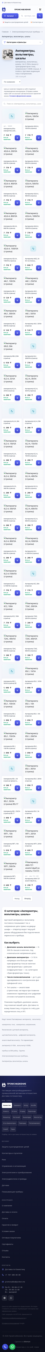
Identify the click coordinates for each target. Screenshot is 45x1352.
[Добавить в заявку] (17, 137)
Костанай (16, 1117)
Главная (5, 32)
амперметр (26, 1019)
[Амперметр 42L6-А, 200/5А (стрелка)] (12, 159)
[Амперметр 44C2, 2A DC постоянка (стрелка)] (33, 256)
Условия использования (10, 1323)
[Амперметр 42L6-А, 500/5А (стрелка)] (33, 191)
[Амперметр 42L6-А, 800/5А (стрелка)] (12, 224)
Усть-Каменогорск (9, 1123)
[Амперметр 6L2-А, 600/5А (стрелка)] (33, 516)
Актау (26, 1105)
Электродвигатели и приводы (14, 1179)
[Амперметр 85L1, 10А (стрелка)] (33, 711)
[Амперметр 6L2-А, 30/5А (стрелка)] (33, 386)
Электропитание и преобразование (17, 1172)
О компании (7, 1205)
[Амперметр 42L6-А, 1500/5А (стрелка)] (12, 256)
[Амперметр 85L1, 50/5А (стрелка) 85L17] (12, 809)
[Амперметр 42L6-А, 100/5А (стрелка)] (33, 125)
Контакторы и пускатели (12, 1153)
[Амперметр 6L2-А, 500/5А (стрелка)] (12, 516)
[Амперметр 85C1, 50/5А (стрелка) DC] (12, 679)
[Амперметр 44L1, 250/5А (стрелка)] (33, 289)
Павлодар (22, 1123)
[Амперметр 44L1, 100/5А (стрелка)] (12, 289)
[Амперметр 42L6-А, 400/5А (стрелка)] (12, 191)
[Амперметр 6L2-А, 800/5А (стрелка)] (12, 549)
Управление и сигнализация (14, 1166)
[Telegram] (4, 1298)
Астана (14, 1111)
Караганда (32, 1111)
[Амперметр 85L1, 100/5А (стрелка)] (12, 711)
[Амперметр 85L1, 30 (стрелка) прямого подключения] (12, 776)
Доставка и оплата (9, 1212)
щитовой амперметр (20, 1030)
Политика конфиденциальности (13, 1318)
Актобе (33, 1105)
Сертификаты (7, 1244)
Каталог (10, 16)
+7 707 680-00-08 (12, 1275)
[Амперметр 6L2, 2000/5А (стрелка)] (33, 354)
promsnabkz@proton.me (15, 1282)
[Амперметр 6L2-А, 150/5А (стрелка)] (33, 451)
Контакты (6, 1257)
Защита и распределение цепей (16, 22)
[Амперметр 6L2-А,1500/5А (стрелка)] (12, 581)
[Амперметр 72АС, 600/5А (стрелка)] (33, 646)
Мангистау (38, 1117)
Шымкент (17, 1105)
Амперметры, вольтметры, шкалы (15, 1061)
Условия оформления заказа (20, 96)
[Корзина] (40, 9)
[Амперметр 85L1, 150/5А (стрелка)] (12, 744)
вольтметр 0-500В (23, 1045)
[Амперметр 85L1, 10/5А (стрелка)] (33, 679)
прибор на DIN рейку (10, 1051)
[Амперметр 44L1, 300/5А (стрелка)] (12, 321)
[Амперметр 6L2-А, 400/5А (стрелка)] (33, 484)
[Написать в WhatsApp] (12, 1347)
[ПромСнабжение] (4, 9)
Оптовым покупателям (11, 1238)
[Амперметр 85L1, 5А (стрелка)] (33, 809)
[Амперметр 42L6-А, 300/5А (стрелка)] (33, 159)
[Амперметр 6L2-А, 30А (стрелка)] (12, 419)
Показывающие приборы (12, 1192)
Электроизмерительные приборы (26, 32)
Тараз (13, 1129)
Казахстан (7, 1105)
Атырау (22, 1111)
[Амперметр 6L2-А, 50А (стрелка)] (33, 419)
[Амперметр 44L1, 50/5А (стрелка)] (33, 321)
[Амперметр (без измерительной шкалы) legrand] (12, 125)
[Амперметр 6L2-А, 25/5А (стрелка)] (12, 386)
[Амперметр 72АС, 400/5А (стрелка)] (12, 646)
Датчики (5, 1185)
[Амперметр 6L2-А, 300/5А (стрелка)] (12, 484)
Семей (5, 1129)
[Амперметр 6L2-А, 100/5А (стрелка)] (12, 451)
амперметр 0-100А (9, 1045)
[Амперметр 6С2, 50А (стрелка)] (33, 581)
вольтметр (36, 1019)
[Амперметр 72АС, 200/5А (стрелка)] (33, 614)
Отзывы (5, 1250)
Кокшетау (6, 1117)
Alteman (27, 1341)
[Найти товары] (40, 15)
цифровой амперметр (27, 1035)
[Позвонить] (5, 1347)
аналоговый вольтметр (11, 1040)
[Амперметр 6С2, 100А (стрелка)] (12, 614)
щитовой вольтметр (9, 1035)
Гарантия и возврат (10, 1225)
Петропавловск (34, 1123)
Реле (4, 1159)
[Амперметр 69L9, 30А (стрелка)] (12, 354)
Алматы (6, 1111)
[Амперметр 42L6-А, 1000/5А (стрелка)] (33, 224)
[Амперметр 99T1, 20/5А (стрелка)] (33, 841)
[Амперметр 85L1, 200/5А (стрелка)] (33, 744)
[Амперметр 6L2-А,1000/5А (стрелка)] (33, 549)
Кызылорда (27, 1117)
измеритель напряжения (25, 1024)
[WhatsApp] (11, 1298)
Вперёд (27, 898)
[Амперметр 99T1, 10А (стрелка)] (12, 841)
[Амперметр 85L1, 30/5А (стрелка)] (33, 776)
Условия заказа (8, 1231)
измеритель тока (8, 1024)
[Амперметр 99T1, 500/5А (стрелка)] (12, 875)
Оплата (5, 1218)
